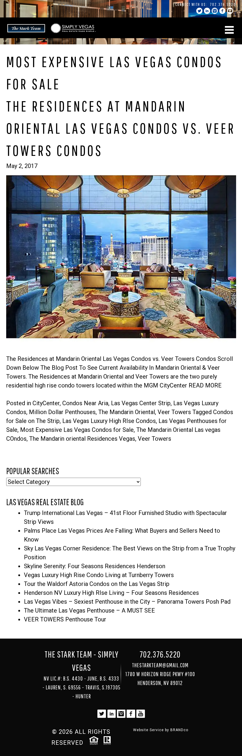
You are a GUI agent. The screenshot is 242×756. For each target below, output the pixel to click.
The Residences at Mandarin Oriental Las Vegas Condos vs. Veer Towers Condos (120, 128)
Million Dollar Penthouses (62, 412)
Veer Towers (174, 412)
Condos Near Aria (85, 403)
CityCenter (46, 403)
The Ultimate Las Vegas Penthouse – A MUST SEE (89, 610)
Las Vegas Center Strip (141, 403)
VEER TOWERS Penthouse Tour (65, 619)
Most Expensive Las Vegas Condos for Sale (77, 429)
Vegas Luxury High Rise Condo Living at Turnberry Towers (99, 575)
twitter (199, 11)
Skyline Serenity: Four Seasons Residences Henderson (94, 566)
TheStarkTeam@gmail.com (160, 665)
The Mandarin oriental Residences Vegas (82, 438)
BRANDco (179, 730)
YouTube (230, 11)
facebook (222, 11)
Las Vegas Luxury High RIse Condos (109, 420)
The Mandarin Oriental (126, 412)
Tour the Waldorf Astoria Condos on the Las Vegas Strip (96, 583)
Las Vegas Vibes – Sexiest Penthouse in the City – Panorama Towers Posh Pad (127, 601)
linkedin (207, 11)
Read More (205, 385)
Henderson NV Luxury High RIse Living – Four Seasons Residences (111, 592)
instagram (215, 11)
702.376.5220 (223, 4)
